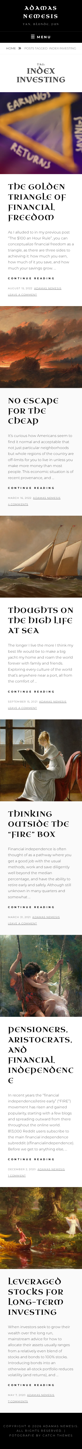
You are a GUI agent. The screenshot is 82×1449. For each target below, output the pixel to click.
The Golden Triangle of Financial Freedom (37, 202)
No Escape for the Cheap (33, 411)
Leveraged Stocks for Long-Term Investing (36, 1297)
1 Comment (17, 1175)
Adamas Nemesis (48, 288)
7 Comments (18, 1401)
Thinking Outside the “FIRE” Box (38, 824)
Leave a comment (22, 294)
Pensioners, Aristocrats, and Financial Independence (41, 1055)
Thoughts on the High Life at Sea (41, 621)
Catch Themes (58, 1435)
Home (11, 48)
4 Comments (18, 504)
